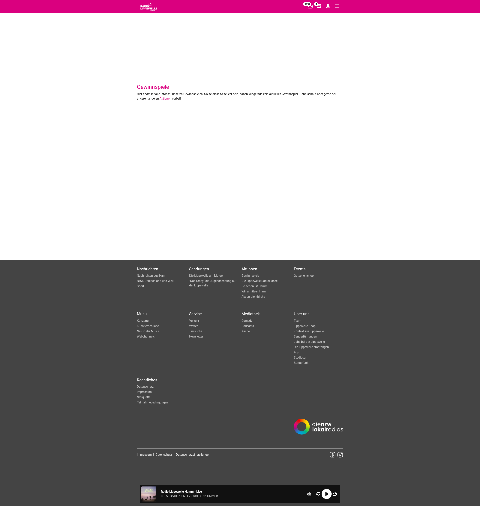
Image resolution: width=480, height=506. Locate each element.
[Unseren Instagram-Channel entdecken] (340, 455)
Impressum (144, 392)
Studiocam (301, 357)
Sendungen (199, 269)
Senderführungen (305, 336)
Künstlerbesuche (148, 326)
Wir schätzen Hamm (255, 291)
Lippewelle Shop (305, 326)
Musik (142, 314)
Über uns (302, 314)
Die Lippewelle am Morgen (206, 275)
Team (297, 320)
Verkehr (194, 320)
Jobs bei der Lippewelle (309, 342)
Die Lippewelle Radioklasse (260, 281)
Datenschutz (145, 386)
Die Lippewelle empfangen (311, 347)
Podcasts (248, 326)
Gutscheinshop (304, 275)
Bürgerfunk (301, 363)
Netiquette (143, 397)
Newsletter (196, 336)
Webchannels (146, 336)
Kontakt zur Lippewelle (309, 331)
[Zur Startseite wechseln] (149, 7)
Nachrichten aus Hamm (152, 275)
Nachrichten (147, 269)
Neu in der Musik (148, 331)
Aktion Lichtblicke (253, 296)
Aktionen (165, 98)
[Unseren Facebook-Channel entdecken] (333, 455)
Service (195, 314)
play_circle (327, 494)
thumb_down (318, 494)
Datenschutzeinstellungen (193, 454)
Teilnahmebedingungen (152, 402)
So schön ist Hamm (255, 286)
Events (300, 269)
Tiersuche (195, 331)
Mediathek (251, 314)
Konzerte (142, 320)
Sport (140, 286)
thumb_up (335, 494)
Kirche (246, 331)
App (296, 352)
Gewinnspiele (250, 275)
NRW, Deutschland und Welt (155, 281)
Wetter (193, 326)
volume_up (309, 494)
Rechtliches (147, 380)
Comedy (247, 320)
